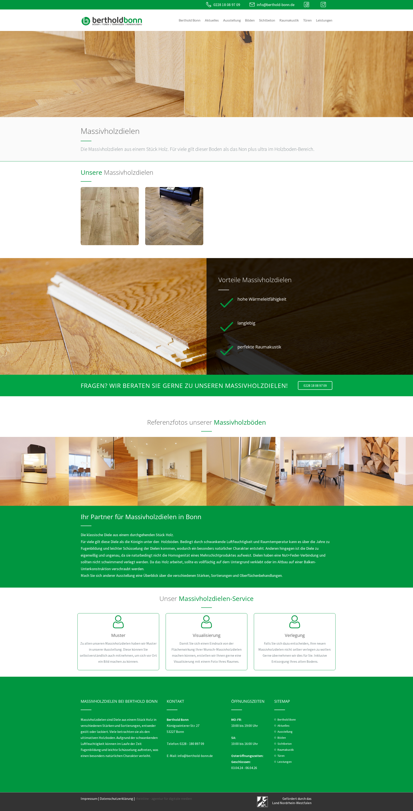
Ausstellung (232, 20)
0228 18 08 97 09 (226, 4)
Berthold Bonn (189, 20)
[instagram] (324, 4)
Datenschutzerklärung (116, 798)
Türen (307, 20)
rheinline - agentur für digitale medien (164, 798)
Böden (250, 20)
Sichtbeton (267, 20)
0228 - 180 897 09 (192, 743)
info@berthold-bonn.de (275, 4)
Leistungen (324, 20)
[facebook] (307, 4)
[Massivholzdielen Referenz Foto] (34, 471)
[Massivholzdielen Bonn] (110, 216)
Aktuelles (212, 20)
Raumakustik (289, 20)
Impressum (89, 798)
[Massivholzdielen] (174, 216)
